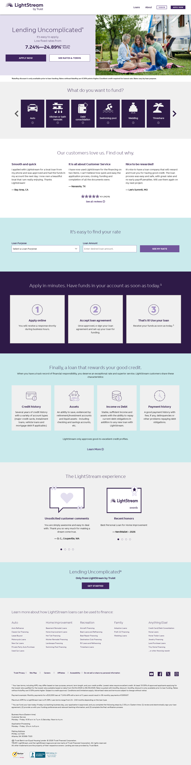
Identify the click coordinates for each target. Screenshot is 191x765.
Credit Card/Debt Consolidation (161, 628)
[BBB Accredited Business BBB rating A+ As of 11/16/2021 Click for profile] (43, 754)
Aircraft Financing (87, 628)
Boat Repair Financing (89, 636)
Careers (47, 673)
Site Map (33, 673)
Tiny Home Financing (156, 647)
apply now (26, 58)
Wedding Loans (120, 636)
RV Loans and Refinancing (90, 643)
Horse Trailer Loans (156, 636)
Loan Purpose (19, 243)
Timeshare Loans (87, 647)
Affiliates (61, 673)
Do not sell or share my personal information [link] (102, 673)
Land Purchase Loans (157, 643)
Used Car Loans (18, 651)
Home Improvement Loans (56, 632)
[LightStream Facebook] (159, 673)
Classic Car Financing (20, 632)
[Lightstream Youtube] (151, 673)
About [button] (148, 7)
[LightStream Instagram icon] (176, 673)
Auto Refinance (18, 628)
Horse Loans (153, 632)
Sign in (162, 7)
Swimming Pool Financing (56, 647)
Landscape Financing (54, 643)
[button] (61, 549)
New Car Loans (18, 643)
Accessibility (75, 673)
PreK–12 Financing (121, 632)
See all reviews (94, 201)
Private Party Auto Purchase (23, 647)
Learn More (94, 449)
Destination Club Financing (91, 639)
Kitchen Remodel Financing (57, 639)
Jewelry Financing (155, 639)
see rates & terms (69, 58)
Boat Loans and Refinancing (91, 632)
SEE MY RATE (159, 248)
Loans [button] (136, 7)
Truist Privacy (19, 673)
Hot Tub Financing (53, 636)
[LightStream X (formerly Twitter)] (168, 673)
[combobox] (46, 248)
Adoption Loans (120, 628)
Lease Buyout (17, 636)
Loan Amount (90, 243)
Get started (95, 585)
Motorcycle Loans (19, 639)
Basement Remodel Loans (56, 628)
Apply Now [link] (178, 7)
